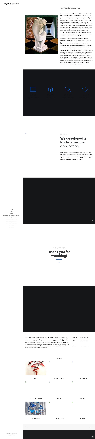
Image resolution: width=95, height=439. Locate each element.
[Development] (93, 220)
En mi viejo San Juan (36, 398)
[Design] (93, 217)
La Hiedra (82, 398)
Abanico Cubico (59, 378)
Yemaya (82, 418)
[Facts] (93, 219)
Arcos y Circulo (82, 378)
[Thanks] (93, 222)
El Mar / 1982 (36, 418)
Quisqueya (59, 398)
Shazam (36, 378)
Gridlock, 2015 (59, 418)
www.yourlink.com (84, 340)
